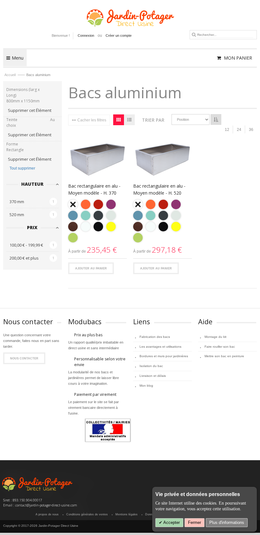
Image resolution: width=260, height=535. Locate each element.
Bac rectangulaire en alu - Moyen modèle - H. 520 (159, 189)
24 (239, 129)
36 (251, 129)
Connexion (86, 35)
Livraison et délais (153, 375)
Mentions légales (126, 514)
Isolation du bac (151, 366)
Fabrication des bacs (155, 336)
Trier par (153, 120)
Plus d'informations (226, 522)
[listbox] (97, 222)
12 (227, 129)
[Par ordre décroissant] (216, 119)
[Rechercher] (194, 34)
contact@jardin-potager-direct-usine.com (46, 505)
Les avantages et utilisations (160, 346)
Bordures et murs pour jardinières (164, 356)
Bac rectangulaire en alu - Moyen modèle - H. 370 (94, 189)
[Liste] (129, 119)
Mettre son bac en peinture (224, 356)
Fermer (194, 522)
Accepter (171, 522)
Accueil (10, 75)
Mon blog (146, 385)
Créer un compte (119, 35)
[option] (73, 204)
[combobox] (225, 35)
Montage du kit (215, 336)
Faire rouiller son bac (220, 346)
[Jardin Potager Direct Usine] (130, 15)
